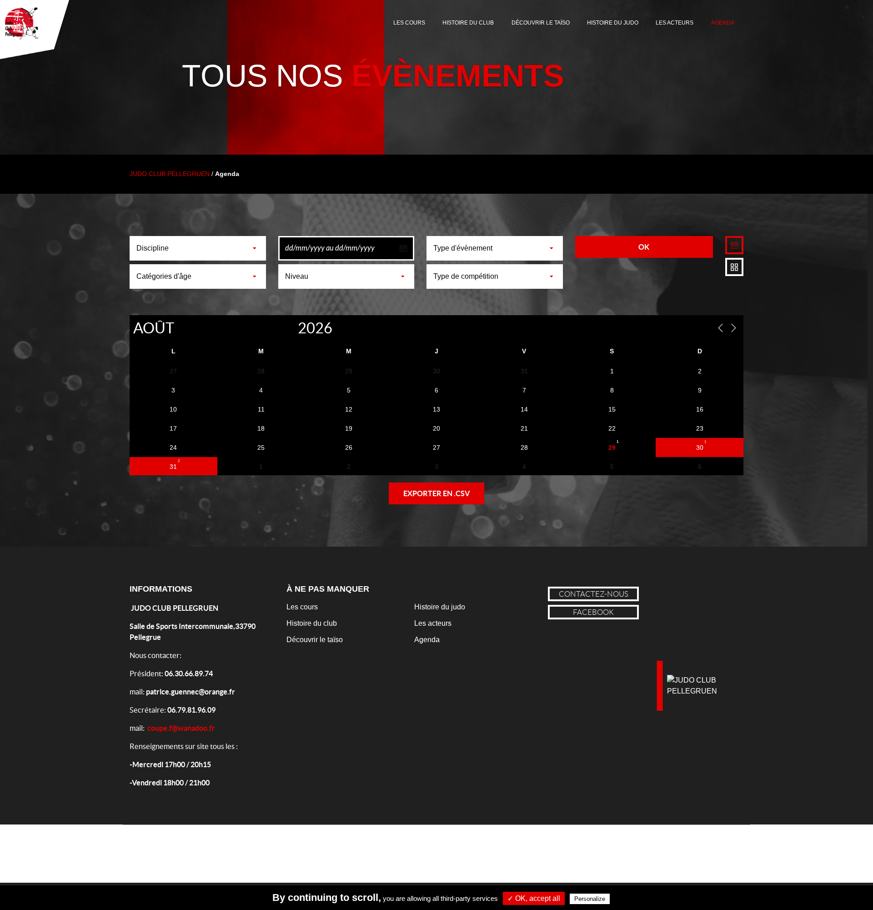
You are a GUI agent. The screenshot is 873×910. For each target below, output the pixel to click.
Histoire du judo (439, 607)
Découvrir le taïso (314, 640)
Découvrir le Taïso (541, 23)
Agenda (722, 23)
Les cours (409, 23)
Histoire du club (311, 623)
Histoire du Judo (612, 23)
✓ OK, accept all (533, 898)
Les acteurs (674, 23)
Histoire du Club (468, 23)
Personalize (589, 898)
